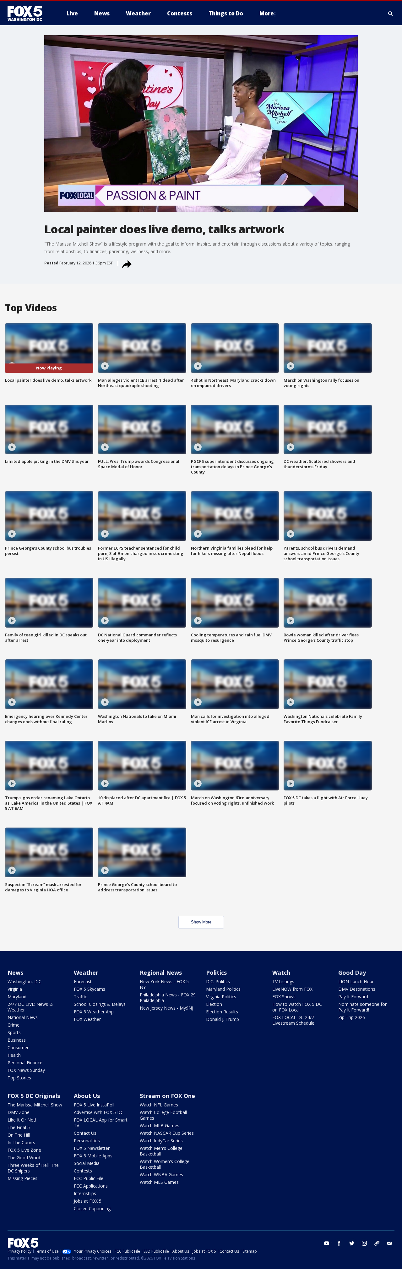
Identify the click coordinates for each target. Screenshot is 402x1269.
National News (23, 1017)
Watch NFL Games (159, 1105)
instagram (364, 1243)
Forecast (83, 981)
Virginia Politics (221, 997)
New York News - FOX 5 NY (164, 984)
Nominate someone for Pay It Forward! (362, 1007)
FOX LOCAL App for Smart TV (101, 1122)
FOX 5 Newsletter (92, 1148)
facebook (339, 1243)
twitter (352, 1243)
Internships (85, 1193)
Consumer (18, 1047)
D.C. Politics (218, 981)
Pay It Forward (353, 997)
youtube (327, 1243)
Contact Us (85, 1133)
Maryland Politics (223, 989)
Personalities (87, 1141)
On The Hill (19, 1135)
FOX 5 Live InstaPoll (94, 1105)
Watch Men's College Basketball (161, 1151)
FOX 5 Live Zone (24, 1150)
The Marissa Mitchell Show (35, 1105)
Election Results (222, 1012)
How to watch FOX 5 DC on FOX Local (297, 1007)
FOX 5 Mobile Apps (93, 1156)
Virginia (15, 989)
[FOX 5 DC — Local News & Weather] (28, 13)
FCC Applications (91, 1186)
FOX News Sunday (26, 1070)
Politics (216, 972)
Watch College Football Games (163, 1115)
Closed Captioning (92, 1208)
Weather (86, 972)
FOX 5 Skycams (89, 989)
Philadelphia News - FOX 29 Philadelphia (168, 997)
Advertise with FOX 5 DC (98, 1112)
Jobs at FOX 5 (87, 1201)
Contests (83, 1171)
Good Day (352, 972)
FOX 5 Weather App (94, 1012)
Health (14, 1055)
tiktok (377, 1243)
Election (214, 1004)
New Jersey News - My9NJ (166, 1008)
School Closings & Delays (100, 1004)
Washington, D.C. (25, 981)
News (15, 972)
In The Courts (21, 1142)
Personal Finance (25, 1063)
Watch (281, 972)
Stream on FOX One (167, 1096)
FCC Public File (88, 1178)
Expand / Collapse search (390, 13)
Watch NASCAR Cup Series (167, 1133)
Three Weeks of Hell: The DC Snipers (33, 1168)
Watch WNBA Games (161, 1175)
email (389, 1243)
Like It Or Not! (22, 1120)
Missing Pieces (22, 1178)
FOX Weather (87, 1019)
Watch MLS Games (159, 1182)
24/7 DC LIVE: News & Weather (30, 1007)
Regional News (161, 972)
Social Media (87, 1163)
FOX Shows (284, 997)
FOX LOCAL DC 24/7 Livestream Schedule (293, 1020)
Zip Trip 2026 (351, 1017)
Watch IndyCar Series (161, 1141)
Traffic (80, 997)
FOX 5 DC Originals (34, 1096)
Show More (201, 922)
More (266, 13)
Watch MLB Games (159, 1125)
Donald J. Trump (222, 1019)
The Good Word (24, 1158)
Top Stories (19, 1078)
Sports (14, 1032)
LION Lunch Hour (356, 981)
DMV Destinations (356, 989)
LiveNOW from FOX (292, 989)
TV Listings (283, 981)
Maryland (17, 997)
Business (17, 1040)
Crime (13, 1025)
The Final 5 (19, 1127)
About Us (87, 1096)
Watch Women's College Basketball (164, 1164)
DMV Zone (19, 1112)
